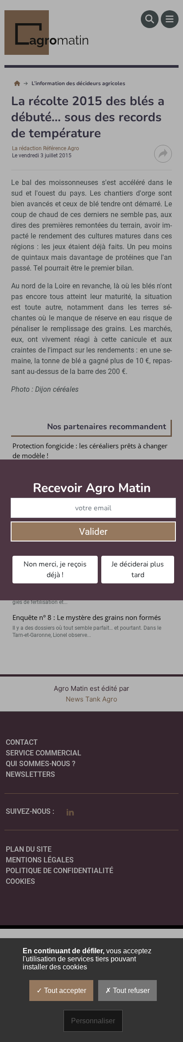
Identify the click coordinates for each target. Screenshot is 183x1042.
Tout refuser (130, 990)
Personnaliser (93, 1021)
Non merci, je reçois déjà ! (55, 569)
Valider (93, 531)
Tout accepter (64, 990)
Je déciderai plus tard (137, 569)
